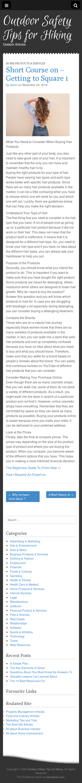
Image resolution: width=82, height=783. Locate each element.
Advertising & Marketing (25, 541)
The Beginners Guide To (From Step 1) (33, 467)
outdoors (15, 606)
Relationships (18, 623)
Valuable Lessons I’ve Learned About (33, 676)
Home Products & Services (25, 63)
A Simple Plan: (19, 663)
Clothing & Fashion (22, 558)
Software (15, 627)
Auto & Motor (18, 550)
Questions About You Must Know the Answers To (41, 672)
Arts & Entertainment (23, 545)
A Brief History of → (61, 495)
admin (14, 85)
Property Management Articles (25, 711)
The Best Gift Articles (19, 724)
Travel (14, 640)
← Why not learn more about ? (19, 497)
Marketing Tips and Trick (21, 720)
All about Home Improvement (24, 733)
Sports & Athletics (21, 632)
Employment (18, 563)
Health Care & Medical (24, 584)
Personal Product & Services (28, 610)
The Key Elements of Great (27, 668)
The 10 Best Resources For (27, 681)
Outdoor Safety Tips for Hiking (37, 28)
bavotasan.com (55, 777)
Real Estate (17, 619)
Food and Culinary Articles (22, 716)
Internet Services (20, 593)
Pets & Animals (19, 614)
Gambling (16, 576)
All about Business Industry (23, 729)
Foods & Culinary (21, 571)
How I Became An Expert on (26, 474)
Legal (13, 597)
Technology (17, 636)
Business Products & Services (29, 554)
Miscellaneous (19, 601)
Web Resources (20, 645)
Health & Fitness (20, 580)
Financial (15, 567)
